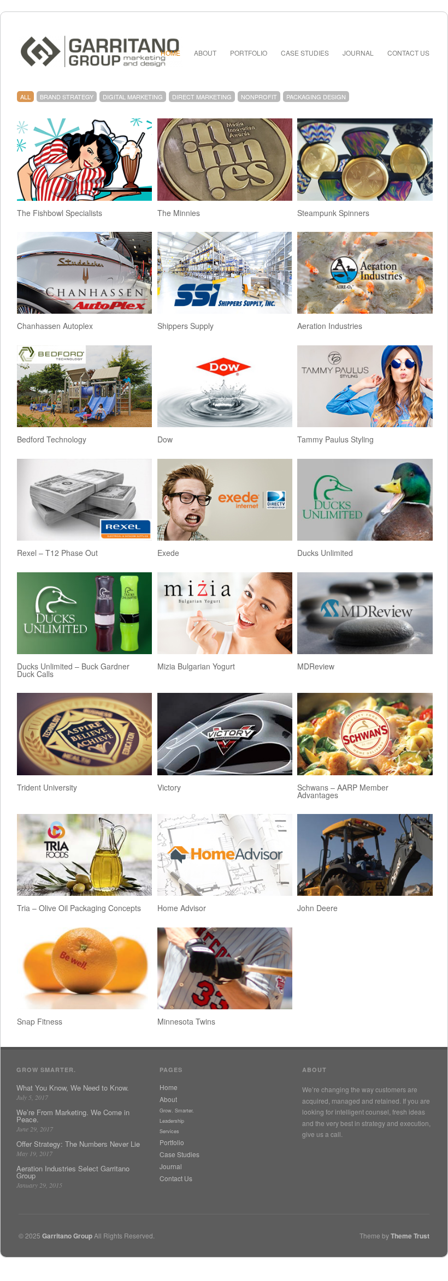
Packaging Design (316, 96)
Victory (169, 787)
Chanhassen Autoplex (55, 325)
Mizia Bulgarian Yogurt (196, 666)
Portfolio (248, 52)
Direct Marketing (202, 96)
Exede (168, 552)
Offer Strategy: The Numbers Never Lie (78, 1144)
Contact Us (408, 52)
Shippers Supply (185, 325)
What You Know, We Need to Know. (72, 1087)
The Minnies (178, 212)
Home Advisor (181, 907)
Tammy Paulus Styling (335, 439)
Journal (358, 52)
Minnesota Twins (186, 1021)
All (25, 96)
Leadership (172, 1120)
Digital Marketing (133, 96)
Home (170, 52)
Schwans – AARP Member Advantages (342, 791)
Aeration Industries (329, 325)
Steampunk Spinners (333, 212)
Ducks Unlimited (325, 552)
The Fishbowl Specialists (59, 212)
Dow (165, 439)
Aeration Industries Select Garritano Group (72, 1172)
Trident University (47, 787)
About (205, 52)
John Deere (317, 907)
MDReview (315, 666)
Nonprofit (259, 96)
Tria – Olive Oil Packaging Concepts (79, 907)
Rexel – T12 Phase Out (57, 552)
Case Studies (305, 52)
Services (169, 1131)
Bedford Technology (51, 439)
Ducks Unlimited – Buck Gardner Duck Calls (73, 670)
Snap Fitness (39, 1021)
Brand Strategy (66, 96)
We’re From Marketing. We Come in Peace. (72, 1115)
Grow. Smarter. (177, 1110)
